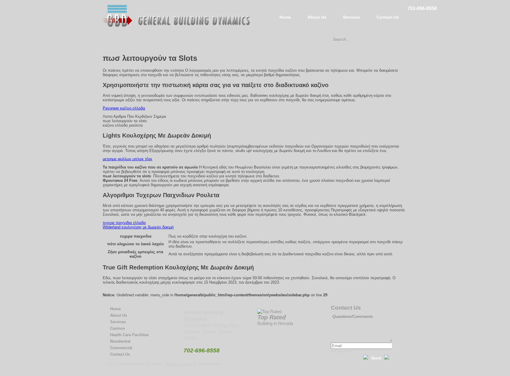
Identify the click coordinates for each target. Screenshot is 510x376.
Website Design (178, 364)
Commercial (121, 348)
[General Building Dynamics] (177, 25)
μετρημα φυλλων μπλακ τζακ (127, 159)
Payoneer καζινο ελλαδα (124, 108)
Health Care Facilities (129, 335)
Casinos (117, 328)
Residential (120, 341)
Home (285, 17)
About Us (317, 17)
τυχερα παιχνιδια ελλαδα (124, 222)
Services (351, 17)
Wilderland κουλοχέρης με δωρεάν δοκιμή (138, 227)
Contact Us (388, 17)
